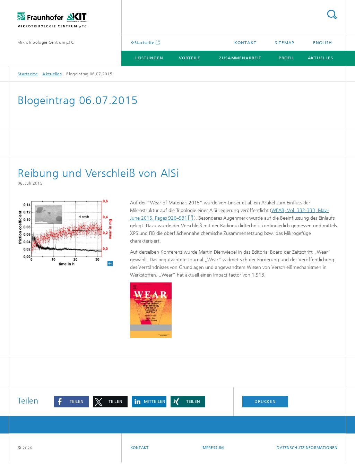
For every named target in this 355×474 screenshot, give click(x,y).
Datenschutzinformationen (307, 448)
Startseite (145, 42)
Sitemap (284, 42)
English (322, 42)
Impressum (212, 448)
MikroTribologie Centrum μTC (45, 42)
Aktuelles (320, 58)
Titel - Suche (331, 14)
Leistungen (149, 58)
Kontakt (245, 42)
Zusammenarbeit (240, 58)
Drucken (265, 401)
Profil (286, 58)
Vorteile (189, 58)
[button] (71, 401)
